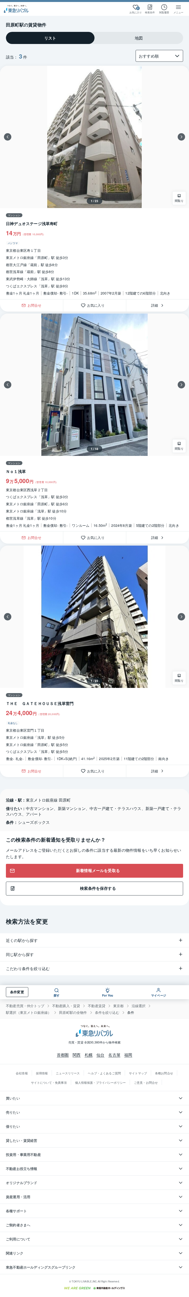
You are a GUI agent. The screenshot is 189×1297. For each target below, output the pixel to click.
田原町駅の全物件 (73, 1012)
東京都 (118, 1005)
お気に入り (97, 305)
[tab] (50, 38)
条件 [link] (130, 1012)
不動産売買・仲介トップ (25, 1005)
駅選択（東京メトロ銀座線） (28, 1012)
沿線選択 (139, 1005)
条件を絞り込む (107, 1012)
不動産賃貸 (96, 1005)
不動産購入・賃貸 (66, 1005)
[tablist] (94, 38)
